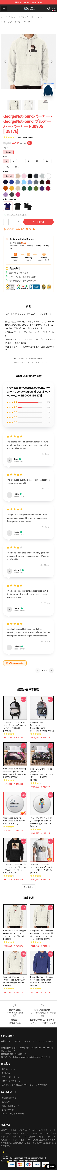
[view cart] (53, 8)
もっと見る (28, 887)
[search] (48, 8)
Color (5, 171)
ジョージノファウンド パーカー (17, 21)
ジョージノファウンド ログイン (26, 17)
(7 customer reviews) (24, 138)
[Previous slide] (5, 62)
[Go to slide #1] (14, 105)
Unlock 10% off (5, 1157)
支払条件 (6, 1102)
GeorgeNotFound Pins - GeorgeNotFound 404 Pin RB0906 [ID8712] (14, 821)
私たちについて (8, 1069)
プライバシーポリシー (11, 1077)
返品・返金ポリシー (10, 1106)
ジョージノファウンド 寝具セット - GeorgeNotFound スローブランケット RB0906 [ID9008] (41, 774)
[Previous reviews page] (37, 670)
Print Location (9, 199)
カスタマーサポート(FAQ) (13, 1113)
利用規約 (6, 1073)
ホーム (4, 17)
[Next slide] (52, 62)
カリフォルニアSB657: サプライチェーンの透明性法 (24, 1085)
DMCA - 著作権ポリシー (12, 1081)
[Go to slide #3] (43, 105)
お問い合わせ (8, 1109)
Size (5, 157)
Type (5, 148)
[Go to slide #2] (28, 105)
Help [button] (52, 1166)
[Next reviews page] (51, 670)
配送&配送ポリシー (10, 1098)
